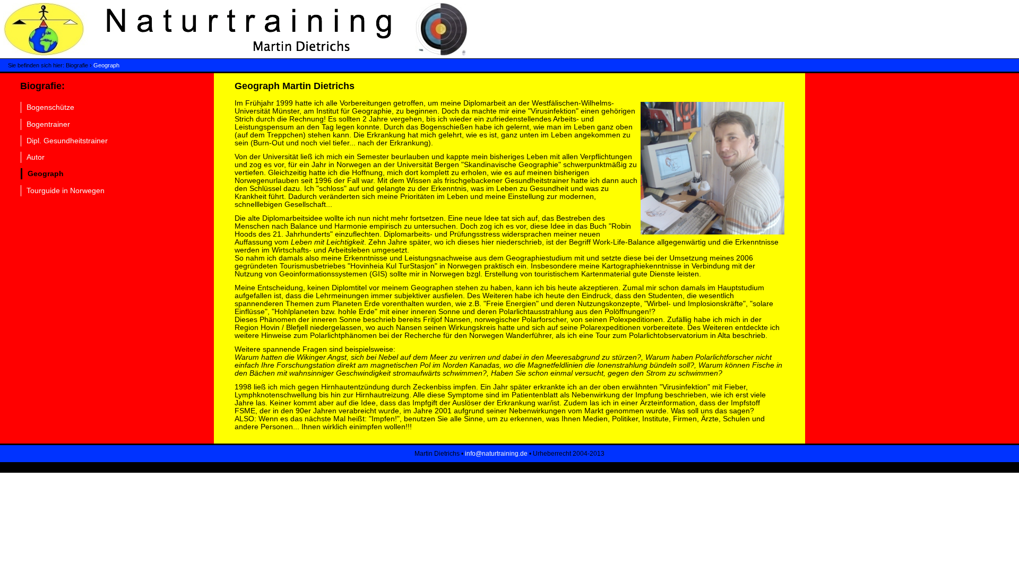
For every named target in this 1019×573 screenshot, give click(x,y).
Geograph (106, 65)
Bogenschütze (50, 107)
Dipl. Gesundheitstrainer (67, 141)
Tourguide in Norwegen (66, 191)
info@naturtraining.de (496, 453)
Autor (36, 157)
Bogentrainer (48, 124)
